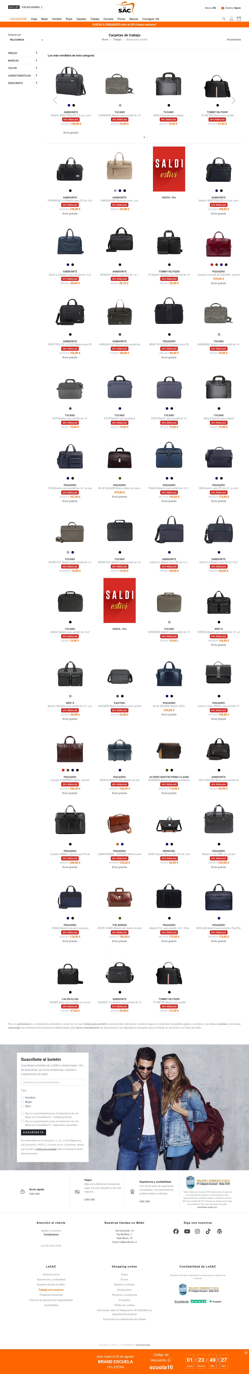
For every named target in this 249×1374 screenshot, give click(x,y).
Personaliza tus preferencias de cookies (124, 1319)
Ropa (69, 19)
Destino (233, 7)
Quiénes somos (51, 1274)
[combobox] (26, 40)
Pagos (124, 1274)
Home (105, 39)
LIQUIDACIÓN (18, 19)
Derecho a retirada (124, 1284)
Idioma (210, 7)
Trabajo (94, 19)
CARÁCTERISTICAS (19, 75)
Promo (121, 19)
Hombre (57, 19)
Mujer (44, 19)
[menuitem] (22, 53)
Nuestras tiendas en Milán (51, 1284)
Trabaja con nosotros (51, 1289)
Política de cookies (124, 1305)
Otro (28, 1106)
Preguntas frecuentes (51, 1294)
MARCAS (13, 60)
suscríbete (33, 1132)
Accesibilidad (51, 1305)
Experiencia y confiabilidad (51, 1279)
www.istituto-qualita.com (207, 1207)
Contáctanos (51, 1234)
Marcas (133, 19)
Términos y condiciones (124, 1294)
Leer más (34, 1193)
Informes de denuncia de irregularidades (51, 1300)
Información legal (143, 1344)
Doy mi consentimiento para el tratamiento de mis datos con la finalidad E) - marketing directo (51, 1115)
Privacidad (124, 1300)
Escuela (108, 19)
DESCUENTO (15, 83)
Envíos (124, 1279)
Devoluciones (124, 1289)
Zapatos (81, 19)
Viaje (34, 19)
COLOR (12, 68)
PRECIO (12, 53)
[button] (144, 137)
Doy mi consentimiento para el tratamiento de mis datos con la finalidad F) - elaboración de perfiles (51, 1123)
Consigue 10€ (150, 19)
